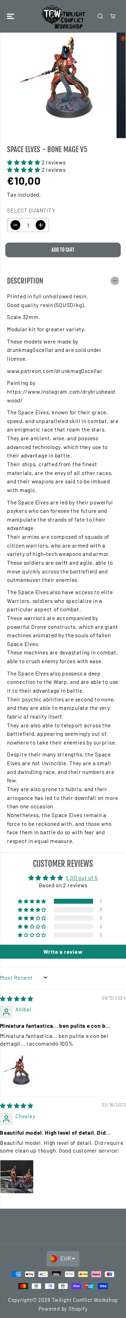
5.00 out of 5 (82, 878)
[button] (11, 16)
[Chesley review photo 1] (17, 1177)
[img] (16, 999)
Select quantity (31, 210)
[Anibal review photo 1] (17, 1070)
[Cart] (112, 16)
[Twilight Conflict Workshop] (63, 16)
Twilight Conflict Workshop (85, 1300)
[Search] (100, 16)
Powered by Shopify (63, 1308)
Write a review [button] (63, 951)
